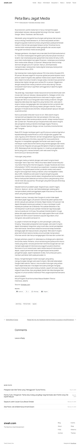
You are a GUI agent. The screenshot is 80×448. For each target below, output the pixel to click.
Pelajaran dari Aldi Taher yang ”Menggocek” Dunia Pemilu (24, 390)
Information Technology (34, 22)
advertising (18, 304)
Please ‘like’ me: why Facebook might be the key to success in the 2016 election (50, 320)
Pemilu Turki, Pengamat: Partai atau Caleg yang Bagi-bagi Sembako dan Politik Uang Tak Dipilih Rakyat (36, 396)
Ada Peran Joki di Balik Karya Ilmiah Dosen (19, 407)
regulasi (34, 304)
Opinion (43, 22)
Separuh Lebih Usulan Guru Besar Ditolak (19, 402)
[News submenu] (64, 2)
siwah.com (8, 3)
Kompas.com (25, 284)
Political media (26, 304)
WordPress (73, 443)
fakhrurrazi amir (24, 22)
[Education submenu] (58, 2)
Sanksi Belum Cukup (12, 320)
